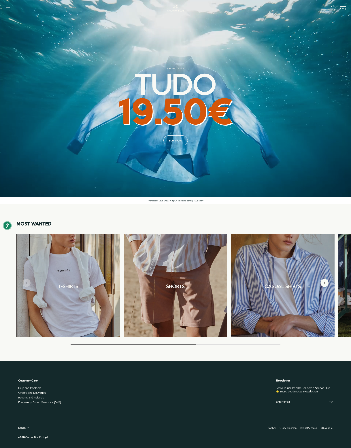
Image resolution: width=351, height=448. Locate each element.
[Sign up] (331, 402)
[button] (26, 283)
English (22, 427)
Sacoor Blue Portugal (37, 436)
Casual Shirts (283, 286)
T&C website (326, 427)
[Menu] (8, 8)
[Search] (333, 8)
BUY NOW (175, 140)
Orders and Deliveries (32, 392)
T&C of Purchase (308, 427)
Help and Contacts (29, 388)
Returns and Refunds (31, 397)
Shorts (175, 286)
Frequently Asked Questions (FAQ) (39, 402)
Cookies (272, 427)
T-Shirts (68, 286)
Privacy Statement (288, 427)
